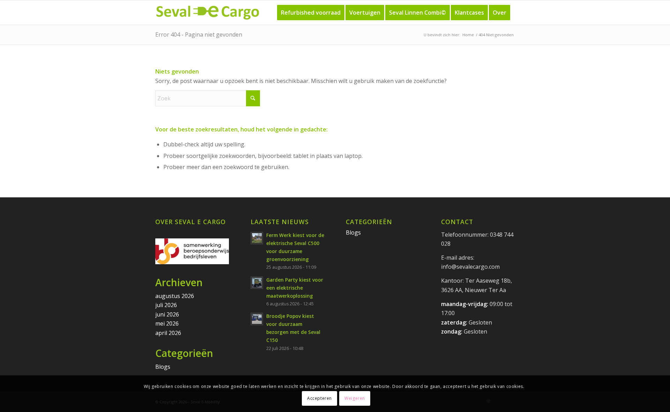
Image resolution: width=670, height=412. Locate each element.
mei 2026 (167, 323)
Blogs (162, 367)
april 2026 (168, 333)
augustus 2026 (174, 296)
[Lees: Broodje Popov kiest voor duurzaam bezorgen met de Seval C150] (257, 319)
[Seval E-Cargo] (207, 12)
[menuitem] (311, 12)
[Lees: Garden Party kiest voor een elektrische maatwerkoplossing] (257, 282)
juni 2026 (167, 314)
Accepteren (319, 398)
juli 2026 (166, 305)
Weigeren (354, 398)
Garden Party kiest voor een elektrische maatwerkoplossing (294, 287)
